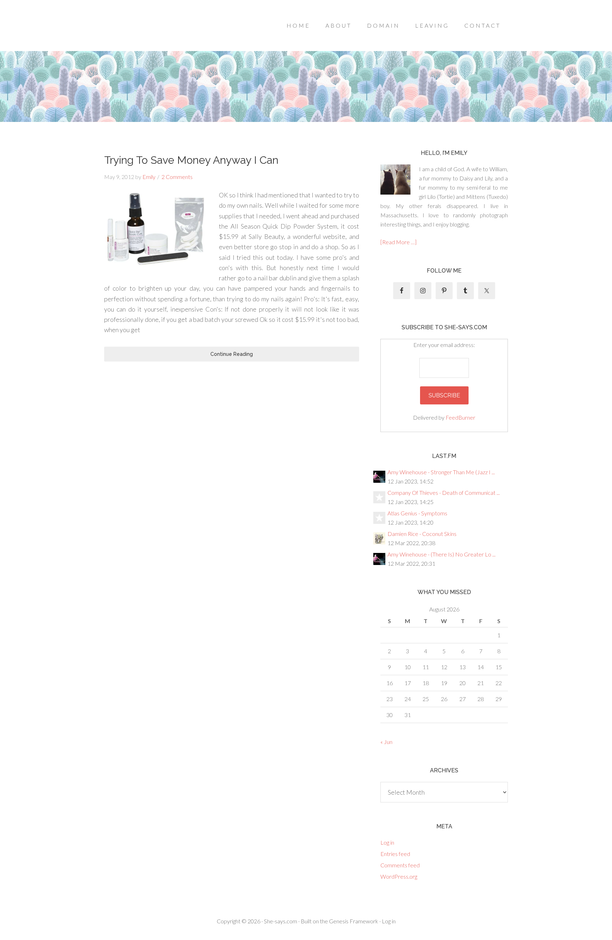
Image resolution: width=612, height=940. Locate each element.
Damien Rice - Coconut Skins (422, 533)
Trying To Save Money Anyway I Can (191, 160)
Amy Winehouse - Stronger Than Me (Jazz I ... (441, 472)
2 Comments (177, 176)
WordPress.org (398, 876)
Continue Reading (231, 354)
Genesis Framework (353, 921)
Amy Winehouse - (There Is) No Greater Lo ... (441, 554)
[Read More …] (398, 242)
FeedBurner (460, 417)
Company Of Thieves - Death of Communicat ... (443, 492)
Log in (387, 842)
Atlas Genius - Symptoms (417, 513)
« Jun (386, 741)
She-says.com (280, 921)
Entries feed (395, 853)
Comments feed (400, 865)
